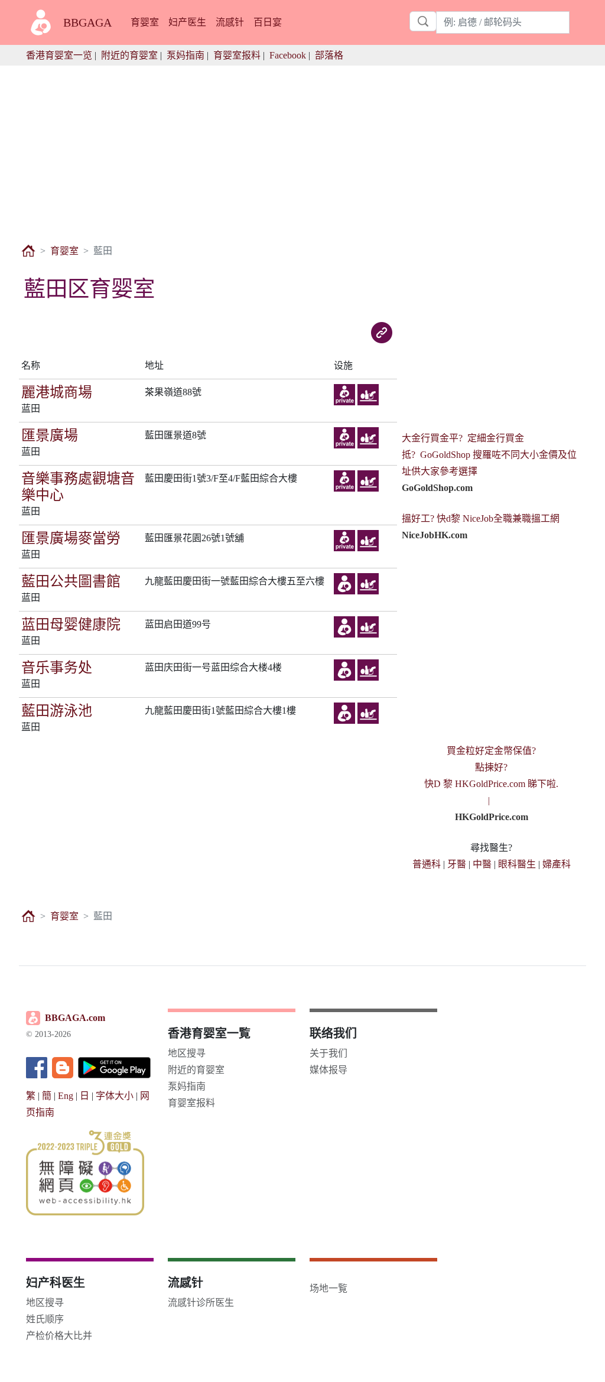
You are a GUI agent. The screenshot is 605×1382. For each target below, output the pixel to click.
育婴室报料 (237, 55)
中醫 (482, 864)
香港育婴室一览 (59, 55)
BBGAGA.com (75, 1018)
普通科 (426, 864)
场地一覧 (328, 1288)
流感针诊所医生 (201, 1303)
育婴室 (145, 22)
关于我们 (328, 1053)
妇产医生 (187, 22)
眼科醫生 (517, 864)
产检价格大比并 (59, 1336)
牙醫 (456, 864)
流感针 (230, 22)
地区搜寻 (187, 1053)
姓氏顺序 (45, 1319)
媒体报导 (328, 1070)
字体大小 (115, 1096)
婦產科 (556, 864)
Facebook (287, 55)
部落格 (329, 55)
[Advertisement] (302, 148)
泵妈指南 (185, 55)
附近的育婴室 (129, 55)
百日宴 (267, 22)
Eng (65, 1096)
